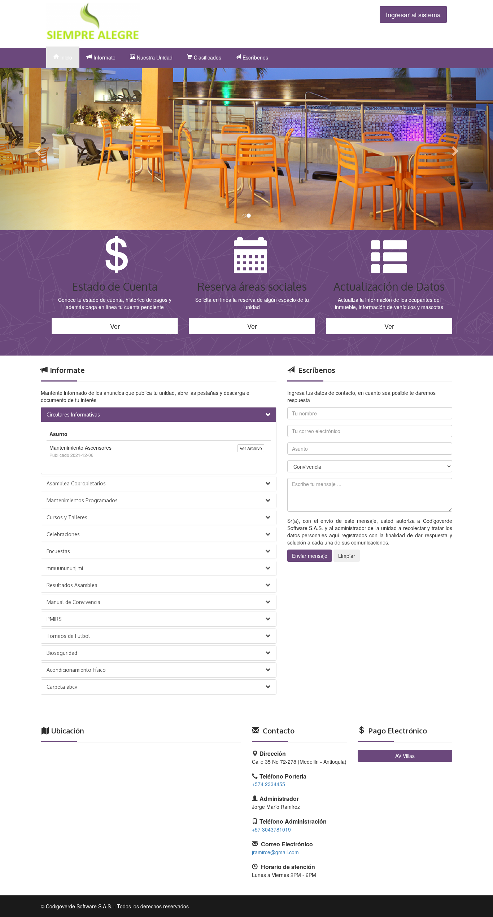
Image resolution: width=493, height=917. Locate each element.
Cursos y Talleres (67, 517)
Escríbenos (255, 57)
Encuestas (58, 551)
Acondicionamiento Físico (76, 670)
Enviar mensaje (309, 555)
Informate (104, 57)
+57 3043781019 (271, 829)
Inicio (66, 57)
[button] (37, 149)
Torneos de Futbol (68, 636)
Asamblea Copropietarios (76, 483)
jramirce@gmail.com (275, 852)
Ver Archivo (251, 448)
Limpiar (346, 555)
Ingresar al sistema (413, 14)
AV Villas (405, 755)
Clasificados (207, 57)
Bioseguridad (62, 653)
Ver (115, 326)
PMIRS (54, 619)
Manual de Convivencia (73, 602)
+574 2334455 (268, 784)
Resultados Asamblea (72, 585)
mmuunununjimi (65, 568)
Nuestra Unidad (155, 57)
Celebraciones (63, 534)
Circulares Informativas (73, 414)
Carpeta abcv (62, 687)
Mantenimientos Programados (82, 500)
